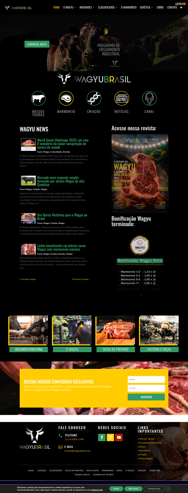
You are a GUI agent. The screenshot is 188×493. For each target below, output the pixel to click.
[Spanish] (184, 3)
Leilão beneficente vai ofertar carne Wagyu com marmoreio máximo (61, 247)
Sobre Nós (154, 470)
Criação (36, 189)
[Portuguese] (180, 3)
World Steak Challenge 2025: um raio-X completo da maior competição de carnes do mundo (63, 143)
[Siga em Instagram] (110, 437)
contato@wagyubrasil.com (77, 450)
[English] (177, 3)
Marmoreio (108, 470)
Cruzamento (55, 470)
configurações (96, 490)
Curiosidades (56, 152)
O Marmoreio (128, 7)
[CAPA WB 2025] (139, 212)
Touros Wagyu (82, 474)
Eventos (66, 152)
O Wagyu (68, 7)
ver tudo (154, 48)
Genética (145, 7)
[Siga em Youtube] (119, 437)
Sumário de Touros (103, 474)
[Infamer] (139, 300)
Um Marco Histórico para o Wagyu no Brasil (62, 216)
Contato (172, 7)
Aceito (116, 488)
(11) (74, 439)
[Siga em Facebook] (102, 437)
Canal (31, 470)
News (119, 470)
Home (56, 7)
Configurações (154, 488)
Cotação (41, 470)
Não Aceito (133, 488)
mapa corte (92, 470)
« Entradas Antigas (28, 279)
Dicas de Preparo (74, 470)
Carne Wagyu (43, 152)
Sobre (160, 7)
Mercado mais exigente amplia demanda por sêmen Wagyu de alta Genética (60, 181)
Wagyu (44, 189)
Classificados (106, 7)
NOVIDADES (86, 7)
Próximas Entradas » (81, 279)
